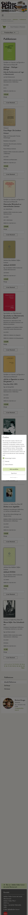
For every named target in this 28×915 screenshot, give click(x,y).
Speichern (14, 473)
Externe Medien (9, 464)
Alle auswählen (14, 469)
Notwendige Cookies (10, 458)
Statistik (7, 461)
